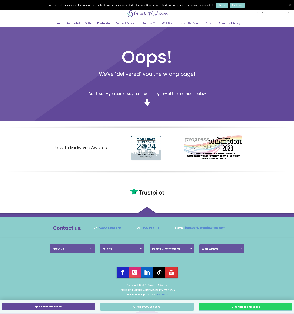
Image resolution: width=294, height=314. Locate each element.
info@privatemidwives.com (205, 227)
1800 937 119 (150, 227)
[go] (288, 12)
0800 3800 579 (110, 227)
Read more (237, 5)
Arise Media (162, 294)
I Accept (221, 5)
